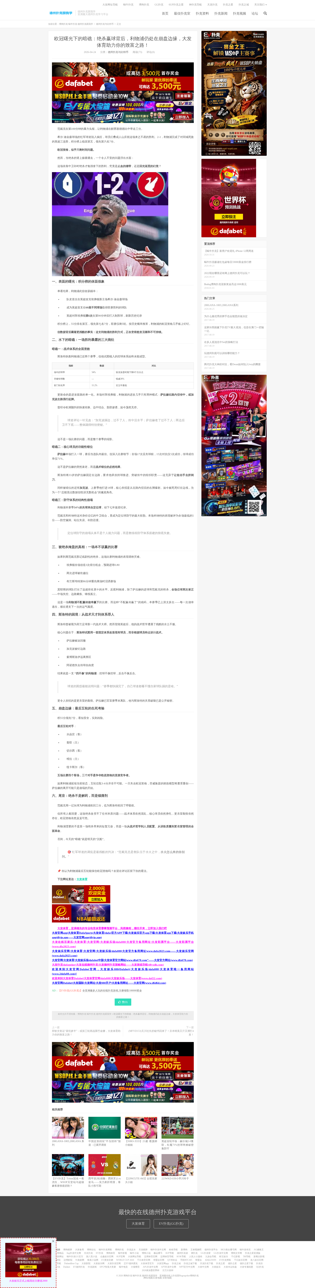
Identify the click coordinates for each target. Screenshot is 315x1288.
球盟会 (198, 1260)
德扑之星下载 (246, 1263)
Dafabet (66, 1267)
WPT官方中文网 (187, 1267)
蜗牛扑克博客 (105, 1249)
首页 (165, 13)
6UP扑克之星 (176, 4)
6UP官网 (120, 1256)
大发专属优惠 (246, 1267)
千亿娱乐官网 (240, 1260)
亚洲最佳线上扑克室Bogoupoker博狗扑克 (179, 1275)
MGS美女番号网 (229, 1249)
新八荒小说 (91, 1256)
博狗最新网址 (57, 1256)
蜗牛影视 (122, 1253)
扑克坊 (259, 1263)
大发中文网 (203, 1267)
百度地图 (157, 1278)
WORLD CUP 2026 (125, 1260)
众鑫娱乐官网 (106, 1256)
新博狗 (184, 1249)
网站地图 (148, 1278)
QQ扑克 (260, 1267)
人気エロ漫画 (195, 1256)
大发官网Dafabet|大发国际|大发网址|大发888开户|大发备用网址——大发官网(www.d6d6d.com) (109, 982)
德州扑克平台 (211, 1249)
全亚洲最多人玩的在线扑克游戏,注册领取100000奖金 (112, 990)
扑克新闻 (221, 13)
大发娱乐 (216, 1267)
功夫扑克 (88, 1253)
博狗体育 (110, 1253)
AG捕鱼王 (259, 1249)
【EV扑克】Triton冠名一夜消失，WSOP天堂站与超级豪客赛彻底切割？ (68, 1182)
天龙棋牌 (143, 1249)
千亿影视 (235, 1256)
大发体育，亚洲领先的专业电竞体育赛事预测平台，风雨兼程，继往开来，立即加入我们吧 (112, 928)
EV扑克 (99, 1253)
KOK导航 (181, 1256)
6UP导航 (170, 1253)
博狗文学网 (236, 1253)
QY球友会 (172, 1260)
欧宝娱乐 (223, 1256)
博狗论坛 (91, 1249)
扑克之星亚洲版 (252, 1253)
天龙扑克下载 (206, 1263)
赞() (125, 1002)
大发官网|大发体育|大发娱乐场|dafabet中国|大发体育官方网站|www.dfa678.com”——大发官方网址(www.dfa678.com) (122, 960)
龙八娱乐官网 (256, 1260)
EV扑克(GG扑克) (171, 1223)
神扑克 (194, 1253)
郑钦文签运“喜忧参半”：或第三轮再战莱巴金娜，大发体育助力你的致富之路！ (86, 1033)
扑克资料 (202, 13)
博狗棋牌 (67, 1249)
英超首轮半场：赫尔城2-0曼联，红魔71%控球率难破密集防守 (178, 1145)
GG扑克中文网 (221, 1253)
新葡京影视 (259, 1256)
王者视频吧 (195, 1249)
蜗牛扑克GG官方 (75, 1256)
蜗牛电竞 (123, 1267)
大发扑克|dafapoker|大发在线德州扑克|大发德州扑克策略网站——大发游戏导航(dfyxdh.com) (108, 964)
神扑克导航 (195, 4)
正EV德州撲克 (131, 1263)
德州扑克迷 (182, 1253)
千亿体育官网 (143, 1260)
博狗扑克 (144, 4)
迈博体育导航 (167, 1256)
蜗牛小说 (134, 1253)
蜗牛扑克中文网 (158, 1249)
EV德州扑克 (79, 1267)
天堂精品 (59, 1253)
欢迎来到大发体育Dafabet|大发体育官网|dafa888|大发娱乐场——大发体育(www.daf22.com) (107, 978)
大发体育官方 (147, 1263)
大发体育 (82, 879)
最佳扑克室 (182, 13)
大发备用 (79, 1249)
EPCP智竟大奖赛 (108, 1267)
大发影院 (86, 1263)
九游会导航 (210, 1256)
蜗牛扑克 (128, 4)
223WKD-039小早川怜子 (175, 1178)
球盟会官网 (158, 1260)
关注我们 (259, 4)
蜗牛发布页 (245, 1249)
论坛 (255, 13)
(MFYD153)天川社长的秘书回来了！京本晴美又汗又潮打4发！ (161, 1033)
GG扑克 (159, 4)
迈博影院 (68, 1260)
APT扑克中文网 (168, 1267)
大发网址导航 (110, 4)
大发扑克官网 (114, 1263)
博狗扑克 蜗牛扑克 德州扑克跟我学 (61, 13)
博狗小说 (146, 1253)
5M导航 (246, 1256)
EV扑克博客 (225, 1260)
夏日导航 (56, 1263)
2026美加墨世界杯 (150, 1270)
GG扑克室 (206, 1253)
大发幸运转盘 (230, 1267)
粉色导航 (173, 1249)
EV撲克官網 (107, 1260)
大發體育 (135, 1267)
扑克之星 (228, 4)
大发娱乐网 (99, 1263)
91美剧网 (79, 1260)
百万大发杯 (167, 1270)
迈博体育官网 (150, 1256)
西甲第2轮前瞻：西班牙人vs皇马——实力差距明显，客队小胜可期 (104, 1182)
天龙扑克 (212, 4)
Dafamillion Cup (71, 1263)
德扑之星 (232, 1263)
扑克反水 (131, 1249)
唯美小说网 (92, 1260)
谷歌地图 (167, 1278)
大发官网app (163, 1263)
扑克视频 (239, 13)
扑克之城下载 (190, 1263)
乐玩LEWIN (210, 1260)
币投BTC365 (186, 1260)
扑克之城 (244, 4)
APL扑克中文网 (150, 1267)
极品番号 (158, 1253)
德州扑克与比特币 (105, 24)
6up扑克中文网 (74, 1253)
